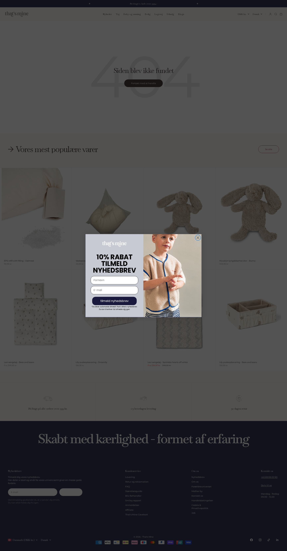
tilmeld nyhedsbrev (114, 301)
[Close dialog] (198, 238)
